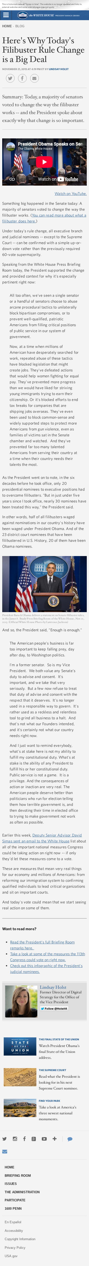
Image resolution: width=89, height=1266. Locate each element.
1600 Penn (13, 1208)
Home (7, 26)
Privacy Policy (15, 1248)
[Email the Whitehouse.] (4, 1151)
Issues (11, 1184)
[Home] (48, 18)
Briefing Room (18, 1176)
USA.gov (11, 1256)
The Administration (22, 1192)
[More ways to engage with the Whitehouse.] (55, 1139)
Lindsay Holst (59, 69)
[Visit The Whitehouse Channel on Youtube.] (44, 1139)
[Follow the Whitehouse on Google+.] (34, 1139)
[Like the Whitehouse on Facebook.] (24, 1139)
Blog (19, 26)
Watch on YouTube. (71, 193)
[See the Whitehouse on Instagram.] (15, 1139)
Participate (15, 1200)
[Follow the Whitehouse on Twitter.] (4, 1139)
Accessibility (14, 1231)
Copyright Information (20, 1239)
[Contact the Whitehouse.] (67, 1139)
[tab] (6, 15)
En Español (13, 1222)
